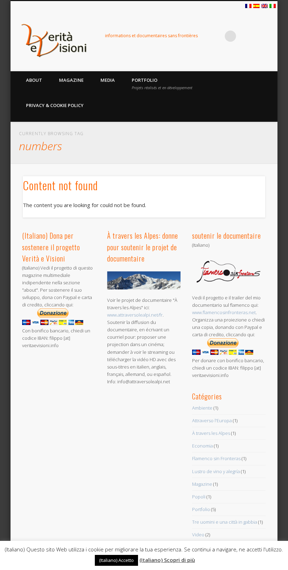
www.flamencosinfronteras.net (224, 312)
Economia (202, 446)
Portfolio (162, 83)
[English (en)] (264, 6)
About (34, 80)
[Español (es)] (256, 6)
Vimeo (216, 36)
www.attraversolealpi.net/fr (135, 315)
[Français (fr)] (248, 6)
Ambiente (202, 408)
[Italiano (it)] (272, 6)
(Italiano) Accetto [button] (116, 560)
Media (107, 80)
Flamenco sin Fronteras (216, 458)
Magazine (71, 80)
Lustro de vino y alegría (216, 471)
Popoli (198, 496)
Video (198, 534)
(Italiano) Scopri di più (167, 559)
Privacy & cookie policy (55, 105)
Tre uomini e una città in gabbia (224, 522)
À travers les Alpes (211, 433)
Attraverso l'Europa (212, 420)
